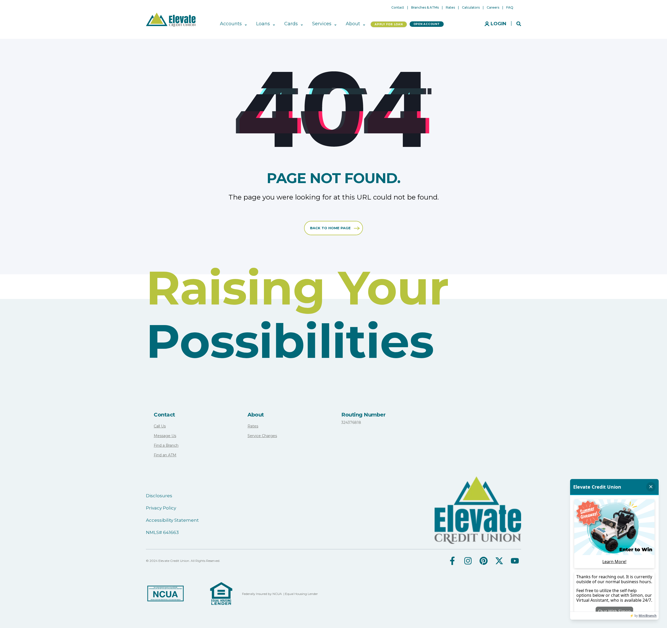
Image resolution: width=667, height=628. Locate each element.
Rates (253, 426)
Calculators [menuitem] (471, 7)
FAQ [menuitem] (509, 7)
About (256, 415)
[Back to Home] (171, 19)
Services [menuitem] (321, 24)
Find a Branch (166, 445)
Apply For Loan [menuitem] (389, 24)
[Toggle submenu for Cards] (301, 24)
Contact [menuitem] (397, 7)
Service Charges (262, 435)
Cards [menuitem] (291, 24)
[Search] (518, 23)
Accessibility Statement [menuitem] (172, 520)
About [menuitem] (353, 24)
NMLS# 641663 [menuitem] (162, 532)
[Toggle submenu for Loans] (273, 24)
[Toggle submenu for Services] (335, 24)
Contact (164, 415)
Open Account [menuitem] (426, 24)
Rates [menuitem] (450, 7)
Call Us (160, 426)
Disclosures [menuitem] (159, 495)
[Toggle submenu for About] (363, 24)
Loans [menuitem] (263, 24)
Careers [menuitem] (493, 7)
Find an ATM (165, 455)
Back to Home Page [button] (330, 228)
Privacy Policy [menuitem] (161, 508)
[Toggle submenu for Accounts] (245, 24)
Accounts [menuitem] (231, 24)
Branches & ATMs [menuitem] (425, 7)
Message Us (165, 435)
